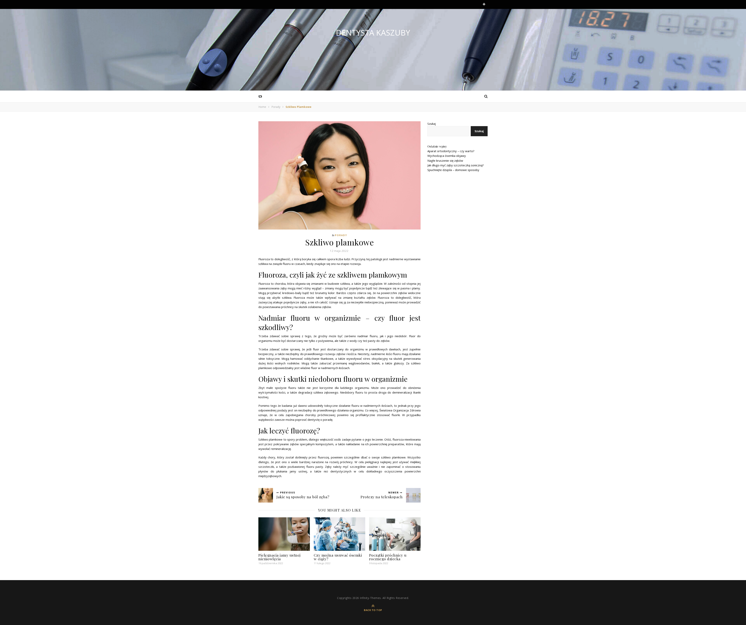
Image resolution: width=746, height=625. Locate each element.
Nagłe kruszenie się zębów (445, 160)
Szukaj (431, 124)
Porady (275, 107)
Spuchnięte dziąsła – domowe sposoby (453, 170)
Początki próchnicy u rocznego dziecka (388, 557)
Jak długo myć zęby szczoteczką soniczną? (455, 165)
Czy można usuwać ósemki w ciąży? (338, 557)
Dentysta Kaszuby (373, 32)
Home (262, 107)
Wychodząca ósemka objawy (446, 156)
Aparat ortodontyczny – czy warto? (450, 151)
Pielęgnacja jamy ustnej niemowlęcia (279, 557)
